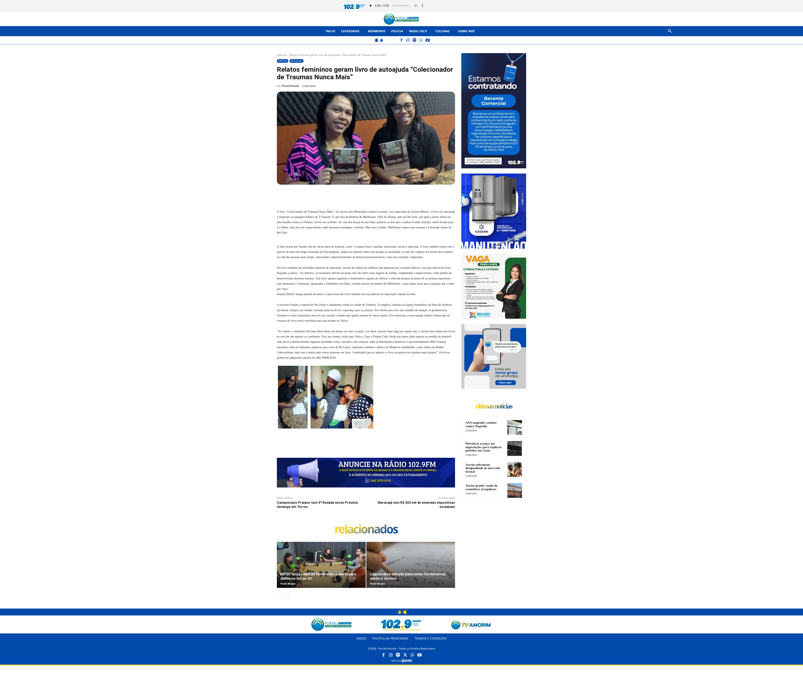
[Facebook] (401, 40)
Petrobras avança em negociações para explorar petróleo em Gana (483, 447)
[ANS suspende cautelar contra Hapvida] (514, 427)
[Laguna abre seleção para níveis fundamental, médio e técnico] (410, 569)
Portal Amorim (290, 86)
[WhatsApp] (421, 40)
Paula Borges (287, 583)
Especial (281, 55)
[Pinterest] (334, 194)
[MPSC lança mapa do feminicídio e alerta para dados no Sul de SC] (321, 569)
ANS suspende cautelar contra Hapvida (481, 424)
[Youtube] (419, 655)
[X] (324, 194)
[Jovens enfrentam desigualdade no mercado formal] (514, 469)
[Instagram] (408, 40)
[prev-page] (279, 596)
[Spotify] (414, 40)
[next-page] (286, 596)
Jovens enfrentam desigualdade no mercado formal (482, 468)
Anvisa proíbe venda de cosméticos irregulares (481, 487)
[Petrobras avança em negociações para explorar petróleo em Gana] (514, 448)
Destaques (296, 60)
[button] (670, 31)
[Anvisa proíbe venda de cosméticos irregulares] (514, 490)
